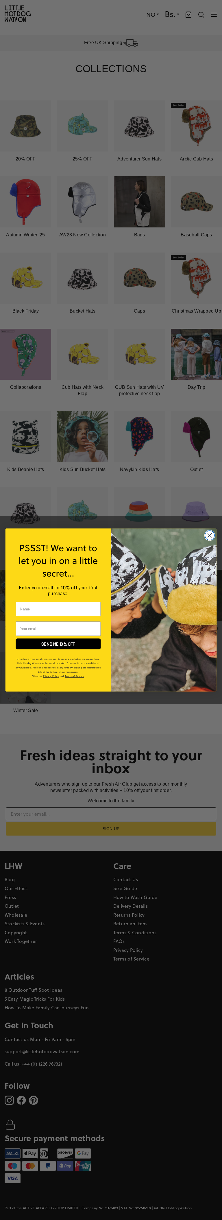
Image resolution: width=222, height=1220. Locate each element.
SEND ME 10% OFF (58, 644)
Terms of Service (74, 676)
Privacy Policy (51, 676)
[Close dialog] (209, 535)
